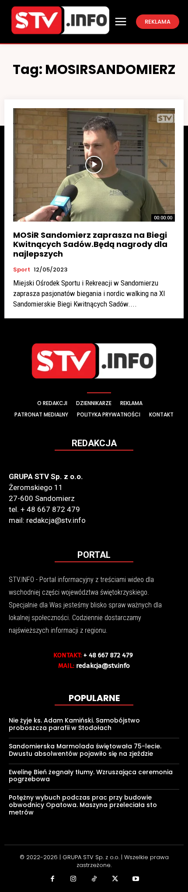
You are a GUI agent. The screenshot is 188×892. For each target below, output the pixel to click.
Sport (21, 269)
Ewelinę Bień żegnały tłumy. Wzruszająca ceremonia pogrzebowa (91, 776)
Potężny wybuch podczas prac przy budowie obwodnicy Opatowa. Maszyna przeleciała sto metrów (83, 805)
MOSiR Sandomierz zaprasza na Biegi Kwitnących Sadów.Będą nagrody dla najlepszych (90, 244)
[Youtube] (135, 879)
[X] (115, 879)
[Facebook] (52, 879)
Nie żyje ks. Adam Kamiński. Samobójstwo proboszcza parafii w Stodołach (74, 724)
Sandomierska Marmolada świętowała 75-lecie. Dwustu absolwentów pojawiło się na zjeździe (85, 750)
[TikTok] (94, 879)
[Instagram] (73, 879)
